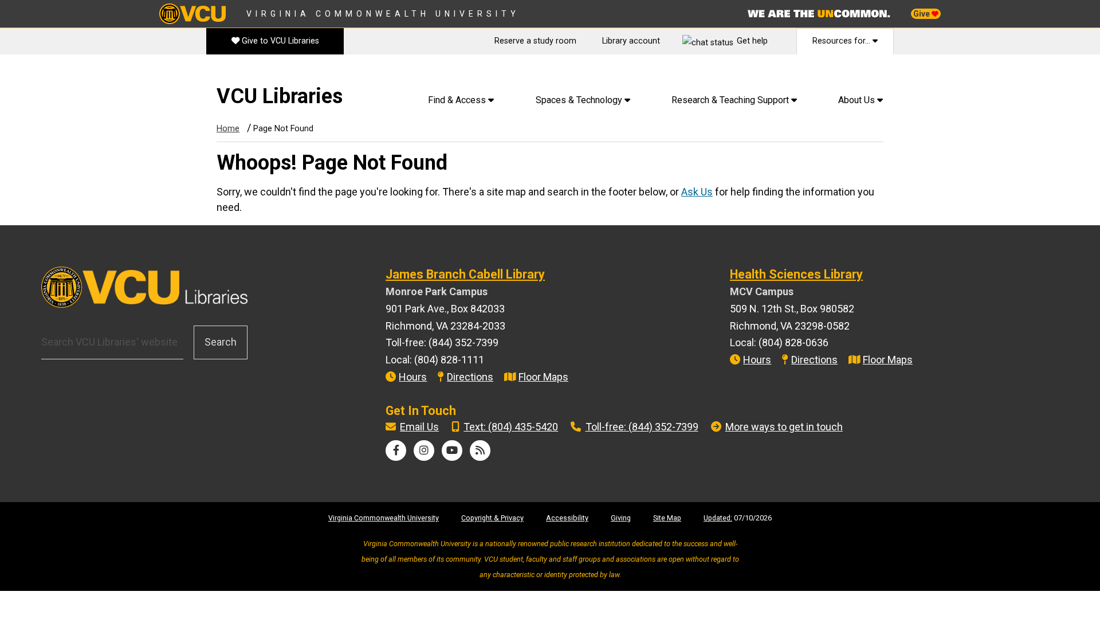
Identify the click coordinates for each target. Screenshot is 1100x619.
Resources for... (842, 41)
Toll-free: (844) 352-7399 (642, 427)
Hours (413, 377)
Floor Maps (543, 377)
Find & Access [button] (458, 100)
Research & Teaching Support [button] (731, 100)
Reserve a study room (535, 41)
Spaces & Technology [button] (580, 100)
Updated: (718, 518)
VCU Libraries (280, 96)
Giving (621, 518)
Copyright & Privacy (492, 518)
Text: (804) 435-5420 (510, 427)
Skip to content (40, 74)
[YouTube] (452, 450)
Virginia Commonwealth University (383, 13)
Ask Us (697, 192)
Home (228, 129)
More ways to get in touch (784, 427)
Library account (631, 41)
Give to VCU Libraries (279, 41)
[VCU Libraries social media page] (396, 450)
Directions (470, 377)
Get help (752, 41)
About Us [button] (857, 100)
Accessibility (567, 518)
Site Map (667, 518)
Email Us (419, 427)
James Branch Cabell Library (465, 274)
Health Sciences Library (796, 274)
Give (922, 13)
